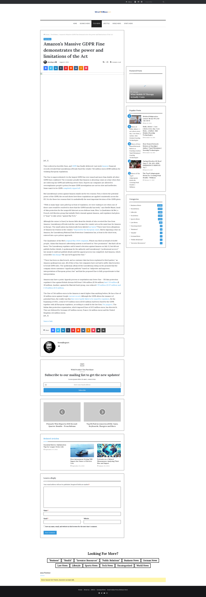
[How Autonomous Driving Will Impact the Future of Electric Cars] (82, 450)
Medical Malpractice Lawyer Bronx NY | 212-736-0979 (151, 119)
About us (86, 590)
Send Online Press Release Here (117, 590)
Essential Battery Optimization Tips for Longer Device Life (55, 446)
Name (46, 510)
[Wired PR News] (103, 12)
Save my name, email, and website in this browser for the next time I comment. (71, 526)
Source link (48, 321)
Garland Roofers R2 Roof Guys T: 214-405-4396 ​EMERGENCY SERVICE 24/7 (152, 164)
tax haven (92, 227)
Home (75, 23)
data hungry (56, 255)
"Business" (134, 229)
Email (46, 518)
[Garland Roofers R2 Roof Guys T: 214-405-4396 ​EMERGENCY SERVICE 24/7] (135, 164)
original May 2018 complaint (77, 241)
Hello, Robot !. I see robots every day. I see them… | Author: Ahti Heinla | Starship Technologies (151, 131)
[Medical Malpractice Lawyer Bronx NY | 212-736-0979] (135, 120)
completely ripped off (71, 188)
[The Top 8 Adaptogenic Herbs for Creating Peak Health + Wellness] (135, 180)
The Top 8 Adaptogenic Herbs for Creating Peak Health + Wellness (152, 175)
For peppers (107, 304)
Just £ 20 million (110, 282)
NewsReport (51, 62)
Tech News (96, 23)
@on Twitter (45, 573)
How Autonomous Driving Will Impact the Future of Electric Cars (81, 461)
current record (74, 296)
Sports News (128, 23)
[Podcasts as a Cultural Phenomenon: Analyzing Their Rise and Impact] (109, 450)
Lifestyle (106, 23)
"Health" (133, 233)
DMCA (93, 590)
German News (135, 236)
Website (86, 518)
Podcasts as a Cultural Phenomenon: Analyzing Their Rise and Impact (108, 461)
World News (117, 23)
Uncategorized (136, 226)
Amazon (105, 166)
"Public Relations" (137, 239)
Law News (134, 222)
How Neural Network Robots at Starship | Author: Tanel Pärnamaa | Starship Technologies (152, 147)
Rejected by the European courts (86, 230)
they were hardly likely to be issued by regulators (90, 299)
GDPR (74, 166)
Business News (85, 23)
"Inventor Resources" (138, 243)
